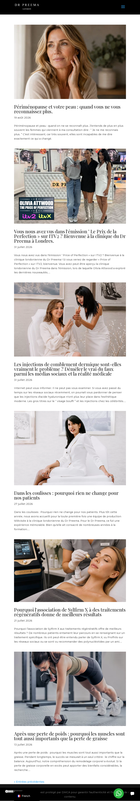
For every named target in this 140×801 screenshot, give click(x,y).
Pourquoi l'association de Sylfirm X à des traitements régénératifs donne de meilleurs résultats (70, 612)
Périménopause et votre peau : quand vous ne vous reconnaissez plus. (67, 109)
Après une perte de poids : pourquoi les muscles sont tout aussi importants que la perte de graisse (69, 736)
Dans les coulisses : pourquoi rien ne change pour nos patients (66, 495)
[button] (132, 793)
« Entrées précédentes (29, 781)
